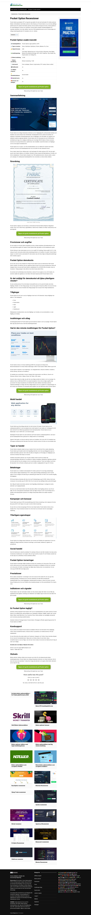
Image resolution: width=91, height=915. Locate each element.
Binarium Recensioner (42, 785)
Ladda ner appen (38, 893)
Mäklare (36, 898)
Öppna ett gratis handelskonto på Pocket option (33, 86)
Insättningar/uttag (38, 887)
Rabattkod (36, 901)
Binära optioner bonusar (42, 725)
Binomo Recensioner (41, 862)
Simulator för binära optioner (34, 9)
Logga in (36, 896)
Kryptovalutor (37, 890)
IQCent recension (16, 824)
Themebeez (21, 913)
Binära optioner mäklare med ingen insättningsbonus (20, 745)
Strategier (36, 904)
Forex (35, 884)
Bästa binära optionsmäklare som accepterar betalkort (45, 765)
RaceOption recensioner (18, 785)
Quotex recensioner (41, 804)
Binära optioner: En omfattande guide (19, 9)
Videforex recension (17, 859)
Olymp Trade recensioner (19, 792)
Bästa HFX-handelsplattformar (44, 706)
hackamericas (14, 14)
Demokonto (36, 881)
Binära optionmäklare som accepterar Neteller (19, 765)
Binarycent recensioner (42, 842)
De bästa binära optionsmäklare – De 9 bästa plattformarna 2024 (21, 694)
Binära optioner (37, 878)
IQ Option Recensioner (18, 843)
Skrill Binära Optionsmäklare (20, 725)
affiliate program (37, 875)
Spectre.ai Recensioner (42, 824)
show (17, 34)
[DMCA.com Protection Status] (14, 872)
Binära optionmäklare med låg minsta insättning (44, 745)
